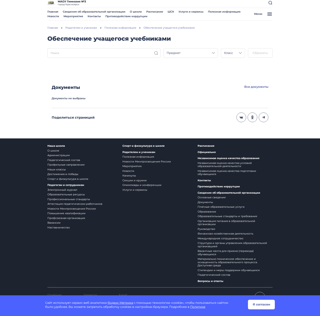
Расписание (154, 11)
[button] (270, 3)
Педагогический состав (63, 160)
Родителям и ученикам (138, 152)
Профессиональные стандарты (68, 199)
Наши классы (56, 169)
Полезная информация (224, 11)
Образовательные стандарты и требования (227, 216)
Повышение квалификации (66, 213)
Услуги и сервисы (191, 11)
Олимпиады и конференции (141, 185)
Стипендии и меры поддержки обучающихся (229, 270)
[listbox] (191, 53)
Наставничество (58, 227)
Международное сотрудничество (220, 238)
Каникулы (129, 175)
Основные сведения (212, 197)
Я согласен (261, 304)
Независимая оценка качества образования (228, 158)
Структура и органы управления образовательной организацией (232, 244)
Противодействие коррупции (126, 16)
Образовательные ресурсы (66, 194)
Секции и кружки (134, 180)
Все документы (256, 87)
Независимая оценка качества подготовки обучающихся (227, 172)
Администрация (58, 155)
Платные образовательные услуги (221, 206)
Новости (53, 16)
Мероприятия (73, 16)
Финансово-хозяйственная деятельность (225, 233)
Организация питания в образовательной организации (226, 222)
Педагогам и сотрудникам (65, 185)
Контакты (94, 16)
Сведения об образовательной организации (94, 11)
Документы (205, 202)
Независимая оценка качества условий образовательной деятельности (225, 164)
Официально (207, 152)
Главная (52, 11)
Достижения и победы (62, 174)
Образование (207, 211)
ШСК (171, 11)
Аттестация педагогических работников (74, 203)
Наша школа (56, 145)
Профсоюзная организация (66, 218)
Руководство (206, 229)
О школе (136, 11)
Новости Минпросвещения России (71, 208)
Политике (197, 307)
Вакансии (54, 222)
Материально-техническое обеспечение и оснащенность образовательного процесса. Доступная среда (228, 262)
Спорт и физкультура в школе (67, 179)
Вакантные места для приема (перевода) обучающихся (226, 252)
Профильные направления (65, 164)
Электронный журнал (62, 189)
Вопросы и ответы (210, 281)
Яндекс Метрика (120, 303)
